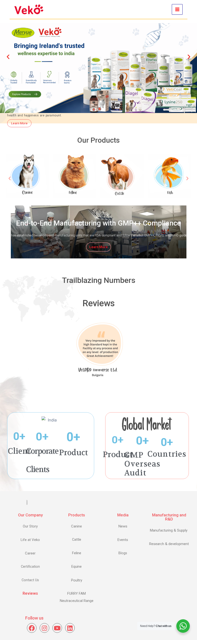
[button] (8, 57)
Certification (30, 567)
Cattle (76, 540)
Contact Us (30, 580)
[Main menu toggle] (177, 9)
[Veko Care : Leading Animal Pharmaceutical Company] (28, 9)
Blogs (122, 553)
